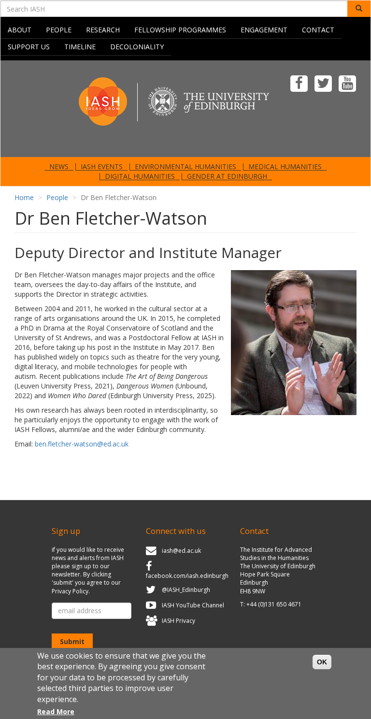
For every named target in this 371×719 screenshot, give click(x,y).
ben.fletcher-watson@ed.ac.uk (81, 443)
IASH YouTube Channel (193, 605)
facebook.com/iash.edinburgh (187, 576)
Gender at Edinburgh (227, 176)
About (19, 29)
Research (103, 29)
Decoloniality (137, 46)
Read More (55, 711)
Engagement (264, 29)
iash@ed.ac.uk (181, 550)
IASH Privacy (178, 621)
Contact (318, 29)
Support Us (29, 46)
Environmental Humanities (185, 166)
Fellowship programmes (180, 29)
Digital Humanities (140, 176)
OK (322, 662)
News (59, 166)
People (58, 29)
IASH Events (102, 166)
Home (24, 197)
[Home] (185, 108)
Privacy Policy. (71, 591)
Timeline (80, 46)
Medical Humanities (285, 166)
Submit (72, 641)
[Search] (359, 8)
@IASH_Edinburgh (186, 590)
